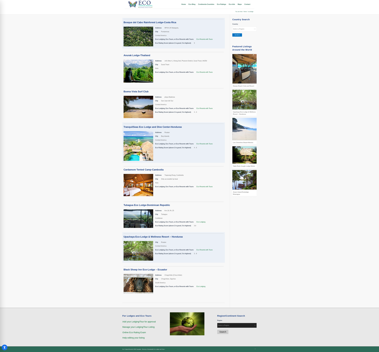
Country (235, 24)
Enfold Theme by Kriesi (171, 349)
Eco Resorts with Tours (205, 39)
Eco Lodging (201, 222)
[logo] (140, 4)
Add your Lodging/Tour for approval (139, 321)
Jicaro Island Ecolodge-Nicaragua (241, 193)
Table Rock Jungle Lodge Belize (244, 166)
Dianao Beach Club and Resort (243, 86)
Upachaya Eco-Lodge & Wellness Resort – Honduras (153, 236)
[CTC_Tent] (138, 195)
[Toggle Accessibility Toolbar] (4, 347)
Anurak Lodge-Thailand (137, 55)
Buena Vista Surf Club (136, 91)
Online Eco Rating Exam (134, 332)
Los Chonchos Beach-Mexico (243, 142)
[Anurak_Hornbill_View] (138, 82)
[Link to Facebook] (255, 348)
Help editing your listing (133, 338)
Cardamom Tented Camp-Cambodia (144, 169)
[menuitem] (183, 4)
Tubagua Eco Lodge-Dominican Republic (147, 205)
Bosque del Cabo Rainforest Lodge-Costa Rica (150, 22)
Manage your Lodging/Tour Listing (138, 327)
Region (219, 320)
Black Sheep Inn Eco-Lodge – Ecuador (145, 269)
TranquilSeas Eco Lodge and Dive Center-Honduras (153, 127)
